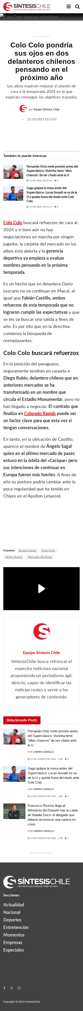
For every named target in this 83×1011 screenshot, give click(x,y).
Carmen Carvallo (43, 752)
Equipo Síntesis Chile (47, 109)
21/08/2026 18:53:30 (40, 181)
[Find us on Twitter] (11, 987)
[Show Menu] (69, 6)
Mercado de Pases (40, 557)
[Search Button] (77, 6)
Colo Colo (48, 550)
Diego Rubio (14, 557)
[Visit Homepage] (26, 6)
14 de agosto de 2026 (43, 838)
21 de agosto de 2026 (43, 759)
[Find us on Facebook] (4, 987)
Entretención (16, 927)
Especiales (13, 950)
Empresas (12, 942)
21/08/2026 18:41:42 (40, 207)
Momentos (14, 935)
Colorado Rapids (40, 413)
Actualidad (13, 905)
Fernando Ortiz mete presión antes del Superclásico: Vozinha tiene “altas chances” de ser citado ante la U (52, 171)
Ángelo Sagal (27, 550)
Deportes (12, 920)
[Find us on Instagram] (19, 987)
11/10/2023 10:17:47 (42, 119)
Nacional (11, 912)
